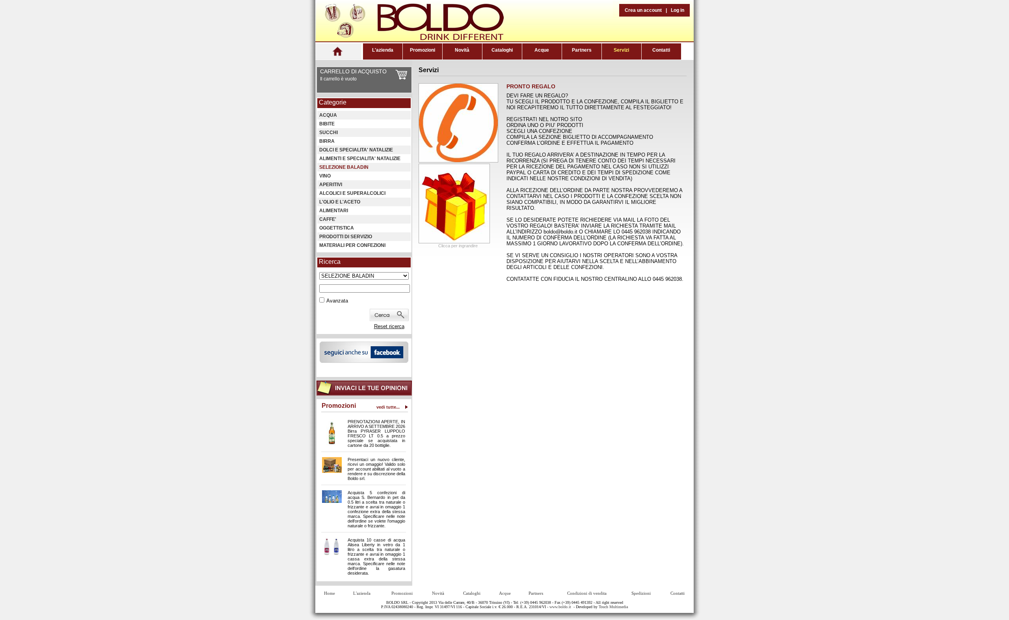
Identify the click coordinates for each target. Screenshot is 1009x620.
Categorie (332, 102)
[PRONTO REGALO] (458, 161)
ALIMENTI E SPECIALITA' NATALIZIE (359, 158)
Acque (541, 50)
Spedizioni (641, 593)
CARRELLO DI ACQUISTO (353, 71)
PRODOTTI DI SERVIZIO (345, 236)
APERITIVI (330, 184)
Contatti (661, 50)
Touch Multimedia (613, 607)
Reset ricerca (389, 326)
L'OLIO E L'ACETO (339, 202)
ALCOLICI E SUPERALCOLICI (352, 193)
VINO (325, 176)
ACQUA (328, 115)
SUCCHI (328, 132)
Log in (677, 10)
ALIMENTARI (333, 210)
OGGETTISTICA (336, 228)
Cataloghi (502, 50)
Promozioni (422, 50)
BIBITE (327, 124)
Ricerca (330, 261)
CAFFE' (327, 219)
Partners (582, 50)
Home (329, 593)
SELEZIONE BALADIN (344, 167)
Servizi (621, 50)
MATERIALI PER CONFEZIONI (352, 245)
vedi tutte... (388, 407)
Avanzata (337, 301)
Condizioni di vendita (587, 593)
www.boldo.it (560, 607)
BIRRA (327, 141)
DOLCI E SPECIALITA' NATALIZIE (356, 150)
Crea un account (643, 10)
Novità (462, 50)
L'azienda (382, 50)
